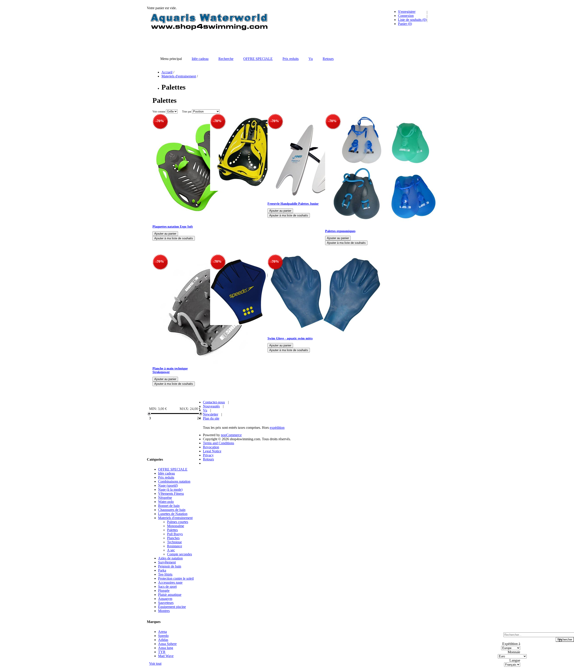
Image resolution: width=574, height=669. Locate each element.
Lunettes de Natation (172, 514)
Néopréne (165, 498)
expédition (277, 427)
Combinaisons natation (174, 481)
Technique (174, 542)
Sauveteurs (166, 603)
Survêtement (167, 562)
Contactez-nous (214, 402)
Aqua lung (165, 648)
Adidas (163, 640)
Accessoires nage (170, 582)
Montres (164, 611)
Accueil (166, 72)
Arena (162, 632)
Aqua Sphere (167, 644)
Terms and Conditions (218, 443)
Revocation (211, 447)
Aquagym (165, 599)
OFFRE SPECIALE (172, 469)
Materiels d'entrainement (178, 76)
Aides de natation (170, 558)
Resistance (174, 546)
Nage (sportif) (168, 485)
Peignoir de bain (169, 566)
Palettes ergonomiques (340, 231)
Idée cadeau (166, 473)
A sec (171, 550)
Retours (208, 459)
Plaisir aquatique (169, 594)
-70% (160, 121)
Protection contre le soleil (176, 578)
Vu (205, 410)
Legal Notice (212, 451)
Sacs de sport (167, 586)
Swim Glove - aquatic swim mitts (290, 338)
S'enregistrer (406, 11)
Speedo (163, 636)
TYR (161, 652)
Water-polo (166, 502)
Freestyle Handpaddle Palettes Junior (293, 203)
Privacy (208, 455)
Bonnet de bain (169, 506)
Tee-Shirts (165, 574)
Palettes (172, 530)
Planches (173, 538)
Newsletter (210, 414)
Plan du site (211, 418)
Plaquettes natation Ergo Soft (172, 226)
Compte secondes (179, 554)
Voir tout (155, 663)
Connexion (406, 16)
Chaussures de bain (171, 510)
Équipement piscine (172, 607)
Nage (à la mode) (170, 489)
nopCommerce (231, 435)
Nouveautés (211, 406)
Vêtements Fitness (171, 493)
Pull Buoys (175, 534)
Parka (162, 570)
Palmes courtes (177, 522)
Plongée (164, 590)
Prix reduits (166, 477)
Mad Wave (166, 656)
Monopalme (175, 526)
